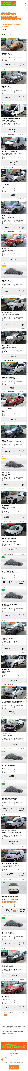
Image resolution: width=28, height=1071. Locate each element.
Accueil (14, 1050)
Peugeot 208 (12, 14)
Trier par (4, 29)
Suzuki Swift (17, 19)
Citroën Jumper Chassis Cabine (9, 16)
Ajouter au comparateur (9, 69)
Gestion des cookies (14, 1055)
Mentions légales (14, 1053)
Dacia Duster (5, 14)
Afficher (4, 34)
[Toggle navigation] (25, 3)
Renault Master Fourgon (7, 19)
